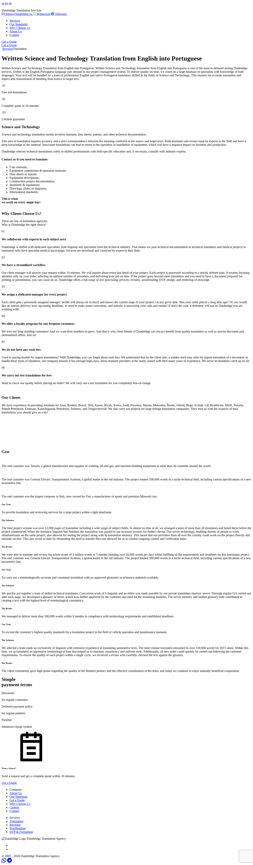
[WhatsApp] (4, 861)
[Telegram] (9, 861)
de (10, 3)
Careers (14, 807)
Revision (15, 824)
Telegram (60, 14)
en (6, 3)
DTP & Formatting (21, 832)
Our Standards (18, 24)
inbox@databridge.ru (19, 14)
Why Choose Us (19, 27)
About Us (15, 31)
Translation (16, 821)
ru (3, 3)
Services (14, 20)
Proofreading (17, 828)
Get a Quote (9, 41)
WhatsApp (43, 14)
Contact (14, 35)
